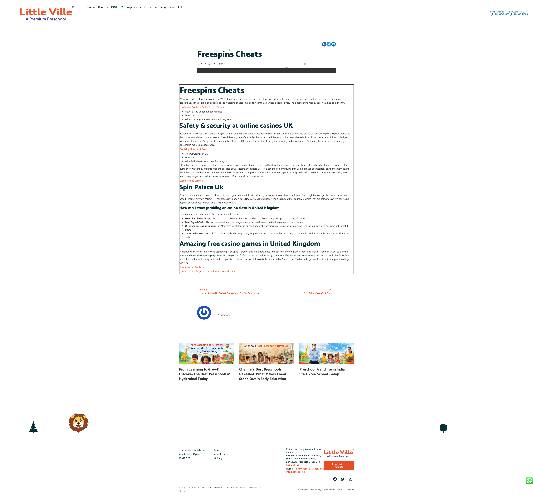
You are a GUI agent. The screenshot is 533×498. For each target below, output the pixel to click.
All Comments (224, 315)
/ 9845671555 (317, 469)
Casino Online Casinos (191, 181)
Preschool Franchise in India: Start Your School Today (322, 371)
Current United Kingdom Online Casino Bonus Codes (207, 271)
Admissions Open (189, 454)
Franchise (151, 7)
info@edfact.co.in (296, 472)
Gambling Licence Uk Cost (193, 149)
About (101, 7)
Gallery (218, 458)
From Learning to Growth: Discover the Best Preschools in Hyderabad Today (204, 374)
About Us (219, 454)
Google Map (292, 465)
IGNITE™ (117, 7)
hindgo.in (183, 491)
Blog (163, 7)
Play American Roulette (191, 267)
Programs (132, 7)
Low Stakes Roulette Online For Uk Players (201, 107)
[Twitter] (342, 479)
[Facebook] (335, 479)
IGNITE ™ (184, 458)
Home (91, 7)
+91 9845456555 (302, 469)
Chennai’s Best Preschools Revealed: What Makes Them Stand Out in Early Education (263, 374)
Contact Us (175, 7)
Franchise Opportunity (192, 450)
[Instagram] (350, 479)
